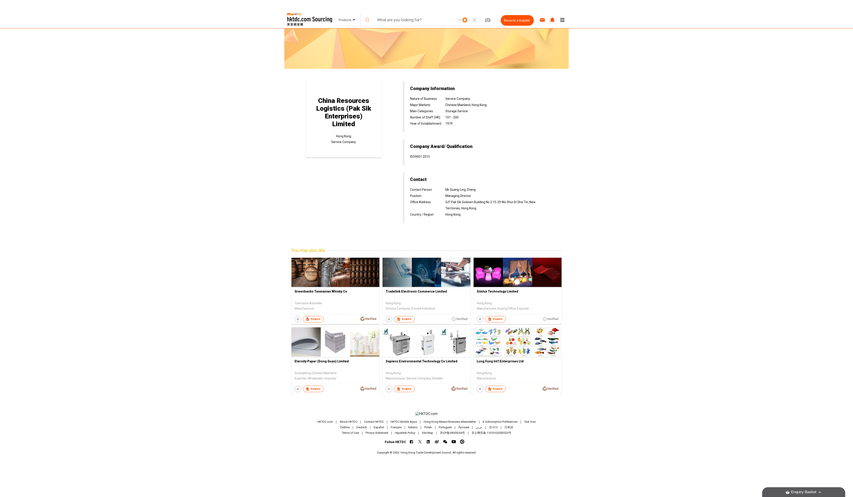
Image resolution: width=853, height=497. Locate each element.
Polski (428, 427)
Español (379, 427)
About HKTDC (348, 421)
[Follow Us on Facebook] (411, 442)
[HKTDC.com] (426, 414)
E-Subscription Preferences (500, 421)
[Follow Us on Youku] (462, 442)
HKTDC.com (325, 421)
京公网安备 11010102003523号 (491, 432)
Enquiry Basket (803, 492)
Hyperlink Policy (405, 432)
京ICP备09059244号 (452, 432)
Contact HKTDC (374, 421)
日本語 (508, 427)
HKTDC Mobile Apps (404, 421)
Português (445, 427)
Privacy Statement (377, 432)
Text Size (530, 421)
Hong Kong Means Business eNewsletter (450, 421)
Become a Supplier (517, 20)
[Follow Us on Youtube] (454, 442)
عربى (479, 427)
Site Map (427, 432)
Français (396, 427)
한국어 (493, 427)
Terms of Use (350, 432)
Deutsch (361, 427)
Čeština (345, 427)
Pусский (463, 427)
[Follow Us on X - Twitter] (420, 442)
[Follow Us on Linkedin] (428, 442)
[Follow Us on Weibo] (437, 442)
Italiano (413, 427)
